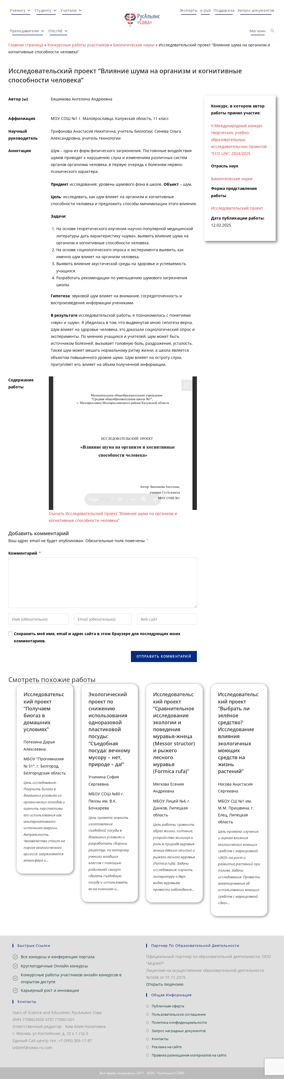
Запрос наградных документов (179, 1030)
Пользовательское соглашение (179, 1014)
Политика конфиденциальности (179, 1022)
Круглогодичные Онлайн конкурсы (54, 966)
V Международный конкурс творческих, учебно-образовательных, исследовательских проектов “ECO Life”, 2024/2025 (239, 139)
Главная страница (25, 44)
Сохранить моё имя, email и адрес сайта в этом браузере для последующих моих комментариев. (97, 637)
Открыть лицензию (165, 984)
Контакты (160, 1038)
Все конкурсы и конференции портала (58, 956)
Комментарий (24, 553)
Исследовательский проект (237, 208)
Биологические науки (133, 44)
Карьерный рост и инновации (50, 990)
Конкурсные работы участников (78, 44)
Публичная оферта (168, 1005)
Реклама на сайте (167, 1046)
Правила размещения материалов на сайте (189, 1055)
